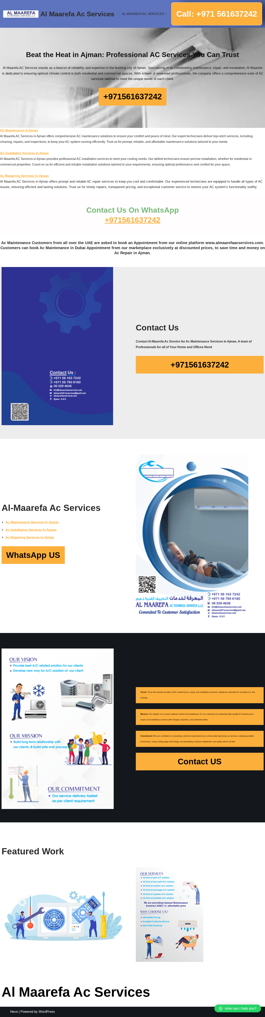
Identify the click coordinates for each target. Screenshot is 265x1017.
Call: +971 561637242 (216, 13)
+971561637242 (132, 220)
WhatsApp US (33, 555)
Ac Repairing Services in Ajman (24, 176)
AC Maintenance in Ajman (19, 130)
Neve (14, 1012)
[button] (166, 14)
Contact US (200, 761)
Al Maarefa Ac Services (76, 992)
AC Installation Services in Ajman (24, 153)
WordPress (47, 1012)
